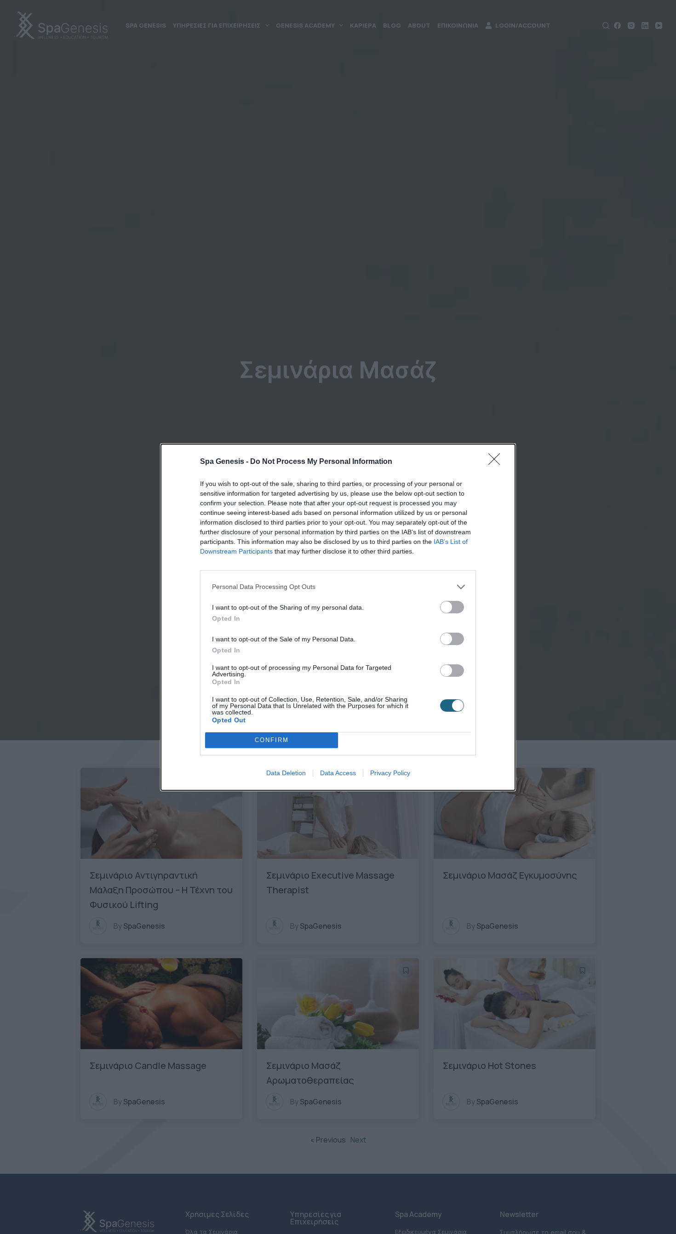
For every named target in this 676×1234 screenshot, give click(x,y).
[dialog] (338, 617)
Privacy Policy (390, 773)
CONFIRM (272, 740)
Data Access (338, 773)
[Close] (497, 462)
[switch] (452, 607)
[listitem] (338, 587)
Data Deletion (286, 773)
